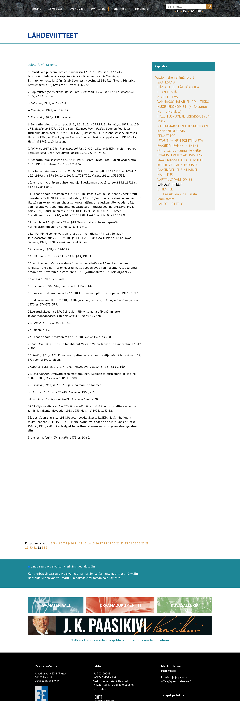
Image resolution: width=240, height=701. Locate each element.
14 (89, 543)
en (184, 11)
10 (72, 543)
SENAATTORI (167, 136)
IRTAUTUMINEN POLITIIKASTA (180, 140)
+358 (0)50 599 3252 (47, 681)
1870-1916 (55, 9)
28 (147, 543)
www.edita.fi (100, 689)
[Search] (209, 6)
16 (97, 543)
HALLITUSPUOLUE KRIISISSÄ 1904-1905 (184, 118)
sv (192, 11)
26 (138, 543)
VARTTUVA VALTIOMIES (174, 179)
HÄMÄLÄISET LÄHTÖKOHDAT (179, 87)
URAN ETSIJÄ (167, 92)
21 (118, 543)
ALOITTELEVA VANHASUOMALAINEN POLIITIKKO (183, 99)
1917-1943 (76, 9)
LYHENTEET (166, 189)
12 (80, 543)
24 (130, 543)
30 (31, 547)
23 (126, 543)
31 (35, 547)
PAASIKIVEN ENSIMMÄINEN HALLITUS (177, 172)
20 (113, 543)
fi (178, 11)
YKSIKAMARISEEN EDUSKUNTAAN (182, 126)
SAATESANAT (167, 82)
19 (109, 543)
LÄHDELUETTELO (170, 204)
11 (76, 543)
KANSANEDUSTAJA (171, 131)
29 (26, 547)
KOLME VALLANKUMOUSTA (177, 165)
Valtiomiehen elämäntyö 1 (174, 77)
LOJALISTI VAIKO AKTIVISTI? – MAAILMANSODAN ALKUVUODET (181, 157)
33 (43, 547)
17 (101, 543)
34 (47, 547)
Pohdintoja (119, 9)
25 (134, 543)
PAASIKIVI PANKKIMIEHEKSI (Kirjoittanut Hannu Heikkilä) (179, 148)
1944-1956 (98, 9)
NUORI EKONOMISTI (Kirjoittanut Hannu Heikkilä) (182, 109)
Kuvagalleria (184, 605)
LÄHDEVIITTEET (169, 184)
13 (84, 543)
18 (105, 543)
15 (93, 543)
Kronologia (140, 9)
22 (122, 543)
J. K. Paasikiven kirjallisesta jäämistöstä (177, 196)
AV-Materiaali (56, 605)
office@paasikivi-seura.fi (176, 681)
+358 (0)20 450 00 (123, 685)
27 (142, 543)
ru (199, 11)
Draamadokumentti (120, 605)
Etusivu (36, 9)
